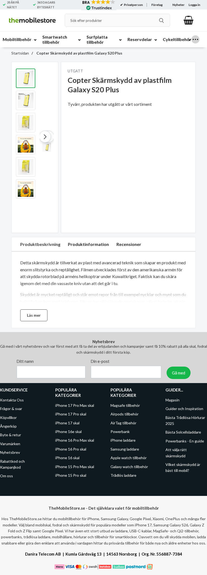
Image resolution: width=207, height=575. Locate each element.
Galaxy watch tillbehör (129, 466)
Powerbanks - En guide (184, 441)
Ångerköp (8, 426)
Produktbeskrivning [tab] (40, 244)
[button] (45, 137)
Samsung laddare (125, 449)
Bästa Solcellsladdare (183, 432)
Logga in (194, 4)
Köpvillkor (8, 417)
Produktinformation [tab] (88, 244)
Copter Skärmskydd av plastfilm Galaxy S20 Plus (79, 53)
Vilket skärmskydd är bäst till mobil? (182, 467)
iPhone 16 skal (67, 458)
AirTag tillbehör (123, 423)
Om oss (6, 476)
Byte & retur (10, 435)
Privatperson (133, 4)
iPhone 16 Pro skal (70, 449)
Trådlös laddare (123, 475)
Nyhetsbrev (10, 452)
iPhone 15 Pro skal (70, 475)
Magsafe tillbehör (125, 405)
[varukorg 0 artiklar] (188, 20)
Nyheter (178, 4)
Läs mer (34, 315)
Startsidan (20, 53)
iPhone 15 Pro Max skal (74, 466)
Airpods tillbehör (125, 414)
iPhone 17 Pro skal (70, 414)
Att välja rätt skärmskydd (176, 453)
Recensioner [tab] (128, 244)
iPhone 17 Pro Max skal (74, 405)
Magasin (172, 400)
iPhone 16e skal (68, 431)
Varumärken (10, 443)
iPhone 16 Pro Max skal (74, 440)
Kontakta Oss (12, 400)
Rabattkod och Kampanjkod (12, 464)
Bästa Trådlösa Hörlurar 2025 (185, 420)
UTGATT (75, 71)
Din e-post (100, 361)
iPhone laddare (123, 440)
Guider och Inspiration (184, 409)
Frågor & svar (11, 409)
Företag (157, 4)
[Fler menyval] (195, 39)
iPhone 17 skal (67, 423)
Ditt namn (25, 361)
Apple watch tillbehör (129, 458)
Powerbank (120, 431)
